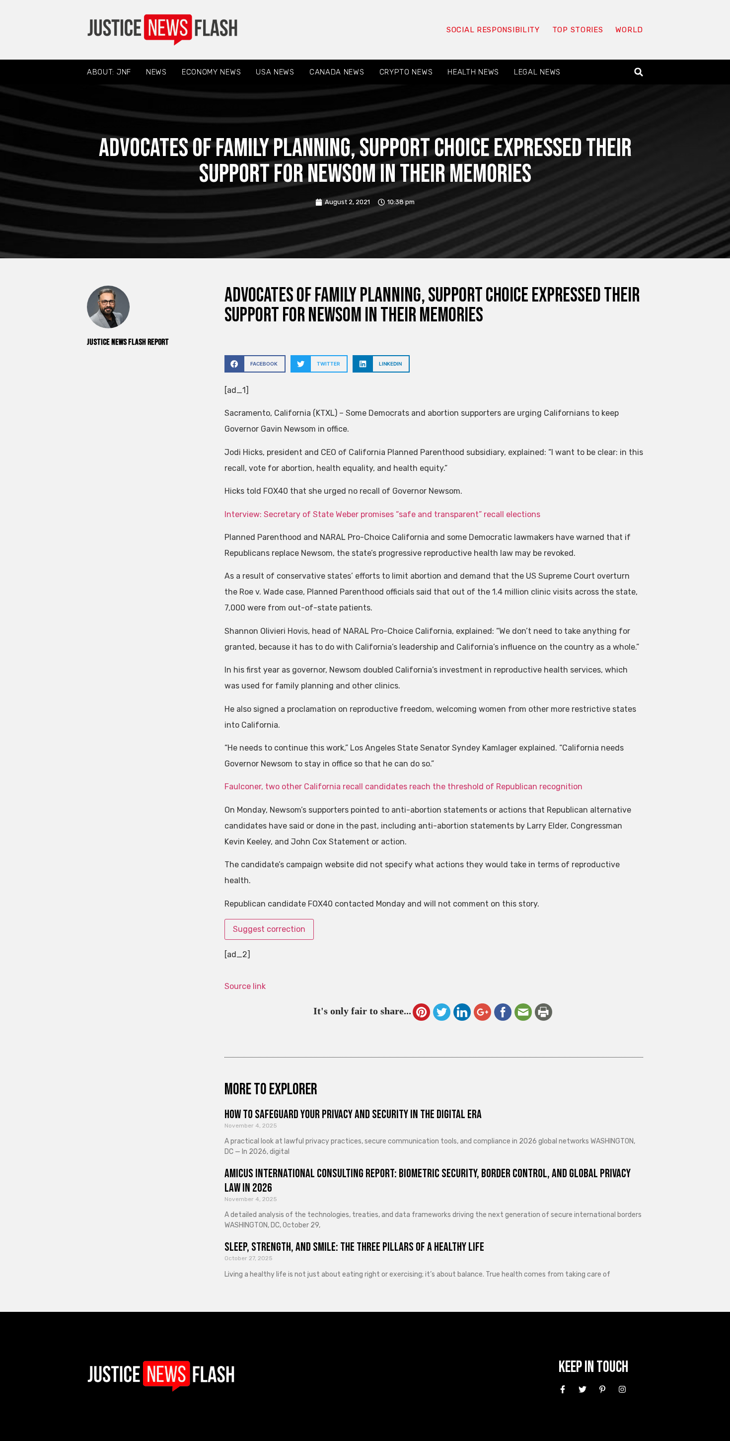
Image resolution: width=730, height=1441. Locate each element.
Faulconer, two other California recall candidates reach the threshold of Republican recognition (403, 786)
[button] (639, 72)
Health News (473, 72)
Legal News (537, 72)
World (629, 29)
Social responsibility (493, 29)
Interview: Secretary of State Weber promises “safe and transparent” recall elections (382, 514)
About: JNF (109, 72)
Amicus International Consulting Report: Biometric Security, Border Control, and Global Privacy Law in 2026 (427, 1180)
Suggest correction (269, 929)
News (156, 72)
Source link (245, 986)
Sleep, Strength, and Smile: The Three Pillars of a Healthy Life (354, 1247)
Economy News (211, 72)
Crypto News (406, 72)
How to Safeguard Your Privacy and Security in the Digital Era (353, 1114)
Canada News (337, 72)
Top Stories (577, 29)
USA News (275, 72)
